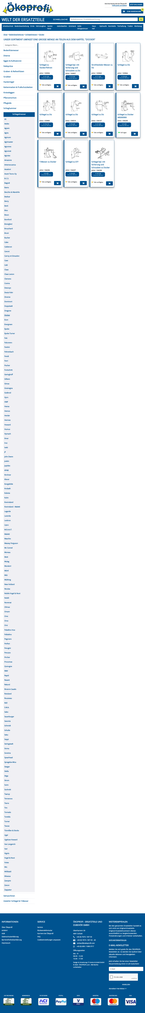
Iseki (6, 447)
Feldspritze (8, 66)
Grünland (72, 26)
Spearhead (8, 757)
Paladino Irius (9, 630)
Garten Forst (50, 27)
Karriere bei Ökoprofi (45, 933)
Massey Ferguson (11, 543)
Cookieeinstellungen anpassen (49, 940)
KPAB (6, 470)
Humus (7, 429)
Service (40, 927)
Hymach (7, 434)
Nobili (6, 598)
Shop (5, 34)
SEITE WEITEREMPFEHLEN (117, 940)
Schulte (7, 730)
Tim (5, 808)
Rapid (6, 675)
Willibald (7, 871)
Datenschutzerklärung (10, 937)
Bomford (7, 219)
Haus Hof (94, 27)
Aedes (6, 124)
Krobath (7, 488)
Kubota (7, 493)
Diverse (7, 55)
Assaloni (7, 169)
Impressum (6, 943)
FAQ (38, 937)
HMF (6, 402)
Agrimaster (8, 142)
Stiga (6, 776)
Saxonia (7, 721)
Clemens (7, 279)
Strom (6, 780)
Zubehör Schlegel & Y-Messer (16, 901)
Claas (6, 269)
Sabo (6, 712)
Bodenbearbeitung (22, 26)
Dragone (7, 310)
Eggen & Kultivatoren (13, 61)
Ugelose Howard (10, 839)
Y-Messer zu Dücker (47, 162)
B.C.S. (6, 178)
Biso (6, 210)
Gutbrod (7, 393)
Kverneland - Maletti (12, 507)
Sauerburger (9, 716)
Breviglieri (8, 224)
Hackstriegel (9, 82)
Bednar (7, 196)
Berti (6, 206)
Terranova (8, 798)
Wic (5, 867)
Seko (6, 735)
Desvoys (7, 288)
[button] (132, 11)
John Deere (8, 456)
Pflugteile (7, 103)
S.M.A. (6, 707)
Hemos (7, 411)
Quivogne (8, 666)
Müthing (7, 580)
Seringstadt (8, 744)
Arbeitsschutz (8, 26)
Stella (6, 771)
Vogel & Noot (9, 858)
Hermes (7, 420)
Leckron (7, 520)
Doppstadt (8, 306)
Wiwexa (7, 876)
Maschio (7, 538)
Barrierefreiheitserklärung (12, 940)
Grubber (7, 76)
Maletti (7, 534)
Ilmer (6, 438)
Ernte (32, 26)
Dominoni (8, 301)
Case (6, 260)
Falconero (8, 342)
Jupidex (7, 465)
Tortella (7, 817)
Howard (7, 425)
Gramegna (8, 388)
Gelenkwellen (62, 26)
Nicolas (7, 589)
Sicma (6, 748)
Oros (6, 621)
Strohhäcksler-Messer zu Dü (102, 66)
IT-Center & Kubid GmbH (96, 962)
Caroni (7, 251)
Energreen (8, 324)
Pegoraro (8, 639)
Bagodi (7, 183)
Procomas (8, 662)
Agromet (7, 151)
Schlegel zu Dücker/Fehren (45, 66)
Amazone (8, 160)
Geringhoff (8, 374)
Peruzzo (7, 652)
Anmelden (126, 985)
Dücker (41, 34)
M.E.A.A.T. (8, 529)
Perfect (7, 643)
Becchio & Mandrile (12, 192)
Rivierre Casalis (10, 689)
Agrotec (7, 155)
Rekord (7, 684)
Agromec (7, 146)
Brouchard (8, 228)
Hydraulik (103, 26)
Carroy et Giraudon (11, 256)
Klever (6, 479)
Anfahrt (4, 930)
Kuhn (6, 497)
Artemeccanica (10, 165)
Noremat (7, 602)
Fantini (7, 347)
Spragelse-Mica (10, 762)
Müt (5, 575)
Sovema (7, 753)
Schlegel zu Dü (123, 65)
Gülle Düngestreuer (82, 27)
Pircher (7, 657)
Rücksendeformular (44, 930)
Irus (5, 443)
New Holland (9, 584)
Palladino (8, 634)
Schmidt (7, 725)
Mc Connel (8, 548)
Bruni (6, 233)
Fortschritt (8, 370)
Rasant (7, 680)
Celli (6, 265)
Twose (6, 826)
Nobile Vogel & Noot (12, 593)
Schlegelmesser (31, 34)
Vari (5, 849)
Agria (6, 133)
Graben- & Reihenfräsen (14, 71)
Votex (6, 862)
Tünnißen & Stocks (11, 830)
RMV (6, 671)
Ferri (6, 361)
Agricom (7, 137)
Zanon (6, 885)
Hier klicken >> (122, 989)
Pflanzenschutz (10, 97)
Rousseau (8, 698)
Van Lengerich (9, 844)
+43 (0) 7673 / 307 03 (84, 937)
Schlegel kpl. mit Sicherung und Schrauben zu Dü (72, 68)
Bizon (6, 215)
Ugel (6, 835)
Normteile (112, 26)
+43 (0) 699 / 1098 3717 (85, 946)
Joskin (6, 461)
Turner (7, 821)
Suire (6, 785)
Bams (6, 187)
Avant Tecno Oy (10, 174)
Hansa (6, 406)
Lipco (6, 525)
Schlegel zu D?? (71, 162)
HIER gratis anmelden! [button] (119, 5)
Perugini (7, 648)
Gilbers (7, 379)
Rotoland (7, 694)
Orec (6, 616)
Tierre (6, 803)
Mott (6, 557)
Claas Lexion (9, 274)
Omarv (7, 611)
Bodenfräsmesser (11, 50)
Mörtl (6, 570)
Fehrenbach (9, 352)
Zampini (7, 881)
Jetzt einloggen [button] (136, 5)
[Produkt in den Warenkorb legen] (57, 86)
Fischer (7, 365)
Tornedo (7, 812)
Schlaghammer (10, 108)
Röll (5, 703)
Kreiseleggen (9, 92)
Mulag (6, 561)
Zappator (8, 890)
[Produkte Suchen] (141, 19)
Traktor (130, 26)
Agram (7, 128)
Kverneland (8, 502)
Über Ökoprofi (7, 927)
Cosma (7, 283)
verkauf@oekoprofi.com (86, 943)
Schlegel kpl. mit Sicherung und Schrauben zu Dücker (100, 165)
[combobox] (104, 19)
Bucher (7, 238)
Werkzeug (138, 26)
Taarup (7, 794)
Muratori (7, 566)
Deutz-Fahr (8, 292)
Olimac (7, 607)
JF (5, 452)
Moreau (7, 552)
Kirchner (7, 475)
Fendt (6, 356)
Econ (6, 320)
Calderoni (8, 247)
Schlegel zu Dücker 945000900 (125, 116)
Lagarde (7, 511)
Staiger (7, 766)
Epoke (6, 329)
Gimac (6, 383)
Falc (5, 338)
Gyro (6, 397)
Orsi (6, 625)
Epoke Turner (9, 333)
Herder (7, 415)
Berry (6, 201)
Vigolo (6, 853)
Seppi (6, 739)
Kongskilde (8, 484)
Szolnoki (7, 789)
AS (5, 119)
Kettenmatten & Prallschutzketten (18, 87)
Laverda (7, 516)
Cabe (6, 242)
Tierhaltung (121, 26)
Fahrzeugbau (41, 26)
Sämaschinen (9, 896)
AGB (3, 933)
